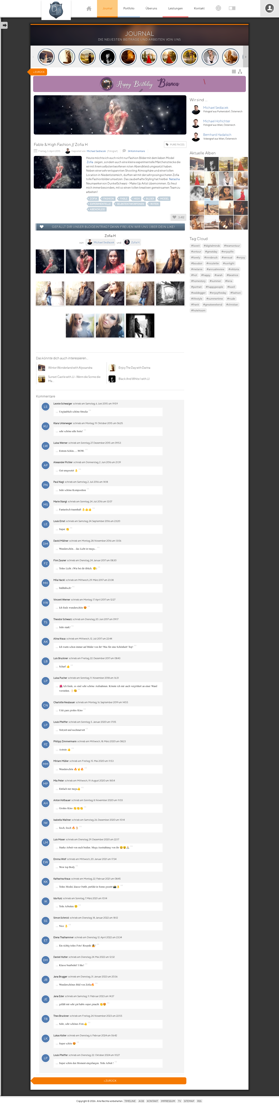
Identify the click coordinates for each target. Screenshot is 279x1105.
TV (179, 1101)
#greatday (211, 251)
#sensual (227, 257)
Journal (107, 8)
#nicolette (212, 263)
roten (154, 203)
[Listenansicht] (235, 72)
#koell (231, 286)
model (164, 198)
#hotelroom (198, 310)
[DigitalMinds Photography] (56, 10)
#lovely (195, 257)
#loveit (195, 245)
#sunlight (228, 263)
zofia (93, 198)
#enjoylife (227, 251)
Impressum (168, 1101)
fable (124, 198)
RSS (199, 1101)
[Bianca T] (106, 83)
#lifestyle (196, 298)
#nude (231, 298)
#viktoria (233, 269)
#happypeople (214, 286)
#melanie (196, 269)
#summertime (214, 298)
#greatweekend (212, 304)
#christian (232, 304)
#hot (194, 275)
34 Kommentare (136, 151)
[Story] (46, 57)
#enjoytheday (218, 292)
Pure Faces (177, 144)
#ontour (196, 251)
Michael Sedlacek (96, 151)
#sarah (218, 275)
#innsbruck (211, 257)
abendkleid (97, 209)
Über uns (151, 8)
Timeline (130, 1101)
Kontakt (199, 8)
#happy (205, 275)
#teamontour (232, 245)
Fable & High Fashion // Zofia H (61, 144)
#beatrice (232, 275)
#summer (215, 281)
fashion (108, 198)
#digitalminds (212, 245)
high (137, 198)
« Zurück (38, 71)
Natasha (174, 179)
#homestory (198, 281)
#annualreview (215, 269)
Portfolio (128, 8)
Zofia (90, 162)
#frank (195, 304)
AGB (141, 1101)
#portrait (196, 286)
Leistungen (175, 8)
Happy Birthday (147, 83)
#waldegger (198, 292)
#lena (228, 281)
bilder (150, 198)
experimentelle (100, 203)
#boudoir (196, 263)
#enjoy (240, 257)
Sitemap (189, 1101)
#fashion (235, 292)
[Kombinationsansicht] (241, 72)
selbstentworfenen (130, 203)
